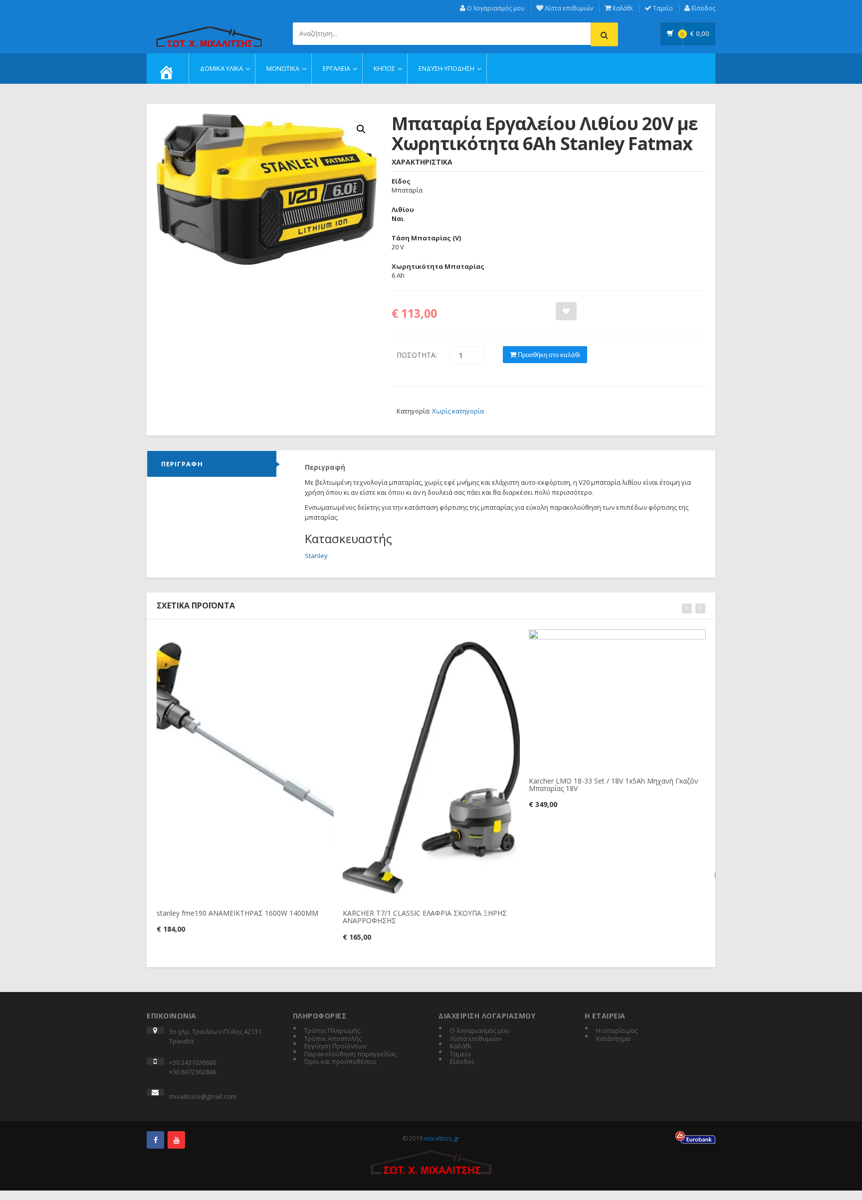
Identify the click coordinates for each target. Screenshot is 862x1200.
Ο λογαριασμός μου (495, 8)
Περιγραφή (182, 463)
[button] (361, 129)
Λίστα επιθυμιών (568, 8)
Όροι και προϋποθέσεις (340, 1062)
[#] (155, 1140)
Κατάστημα (613, 1039)
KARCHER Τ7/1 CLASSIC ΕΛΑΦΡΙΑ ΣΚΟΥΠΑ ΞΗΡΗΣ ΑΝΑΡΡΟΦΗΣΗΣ (425, 916)
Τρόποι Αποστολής (333, 1039)
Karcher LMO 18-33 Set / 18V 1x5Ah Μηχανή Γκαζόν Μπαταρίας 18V (613, 784)
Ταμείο (662, 8)
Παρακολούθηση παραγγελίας (350, 1054)
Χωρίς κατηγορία (458, 410)
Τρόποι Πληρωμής (332, 1031)
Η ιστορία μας (617, 1031)
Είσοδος (702, 8)
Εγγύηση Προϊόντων (335, 1046)
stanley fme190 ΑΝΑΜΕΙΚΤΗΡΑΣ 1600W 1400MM (237, 913)
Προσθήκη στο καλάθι (548, 355)
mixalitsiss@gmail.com (202, 1096)
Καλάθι (622, 8)
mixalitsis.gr (441, 1138)
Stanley (316, 555)
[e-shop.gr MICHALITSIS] (209, 30)
